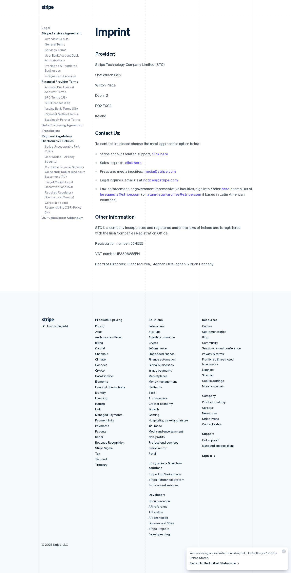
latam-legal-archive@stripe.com (173, 194)
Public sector (158, 448)
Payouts (101, 431)
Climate (100, 359)
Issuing (100, 404)
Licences (208, 370)
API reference (158, 506)
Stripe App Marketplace (165, 474)
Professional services (163, 442)
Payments (102, 426)
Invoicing (101, 398)
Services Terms (56, 50)
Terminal (101, 459)
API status (156, 512)
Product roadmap (214, 402)
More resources (213, 386)
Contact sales (211, 424)
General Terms (55, 44)
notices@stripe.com (160, 180)
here (226, 188)
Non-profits (157, 437)
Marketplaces (158, 376)
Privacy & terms (213, 354)
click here (160, 154)
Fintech (154, 409)
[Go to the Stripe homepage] (46, 319)
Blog (205, 337)
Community (210, 343)
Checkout (102, 354)
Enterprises (157, 326)
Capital (100, 348)
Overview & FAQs (56, 39)
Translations (51, 131)
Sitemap (208, 375)
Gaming (154, 415)
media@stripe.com (160, 171)
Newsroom (209, 413)
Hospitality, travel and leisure (168, 420)
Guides (207, 326)
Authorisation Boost (109, 337)
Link (98, 409)
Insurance (155, 426)
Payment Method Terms (61, 114)
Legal (46, 28)
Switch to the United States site (213, 563)
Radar (99, 437)
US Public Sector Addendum (62, 218)
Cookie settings (213, 381)
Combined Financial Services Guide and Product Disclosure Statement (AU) (65, 171)
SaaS (152, 393)
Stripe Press (210, 419)
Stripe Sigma (104, 448)
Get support (210, 440)
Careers (207, 408)
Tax (97, 453)
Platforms (155, 387)
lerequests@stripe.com (120, 194)
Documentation (159, 501)
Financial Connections (110, 387)
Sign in (207, 456)
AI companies (158, 398)
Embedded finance (162, 354)
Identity (100, 393)
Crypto (100, 370)
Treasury (101, 465)
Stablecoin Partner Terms (62, 119)
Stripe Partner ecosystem (166, 480)
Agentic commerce (162, 337)
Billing (99, 343)
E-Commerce (158, 348)
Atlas (98, 332)
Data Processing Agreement (63, 125)
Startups (155, 332)
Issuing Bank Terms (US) (61, 108)
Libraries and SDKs (161, 523)
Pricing (99, 326)
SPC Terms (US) (56, 97)
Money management (163, 381)
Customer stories (214, 332)
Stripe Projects (159, 529)
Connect (101, 365)
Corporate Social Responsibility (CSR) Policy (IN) (63, 207)
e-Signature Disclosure (60, 76)
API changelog (158, 518)
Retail (152, 453)
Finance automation (162, 359)
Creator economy (161, 404)
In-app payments (160, 370)
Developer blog (159, 534)
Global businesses (161, 365)
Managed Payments (109, 415)
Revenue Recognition (110, 442)
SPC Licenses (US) (57, 103)
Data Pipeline (104, 376)
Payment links (104, 420)
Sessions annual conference (221, 348)
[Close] (283, 552)
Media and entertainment (166, 431)
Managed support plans (218, 446)
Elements (101, 381)
